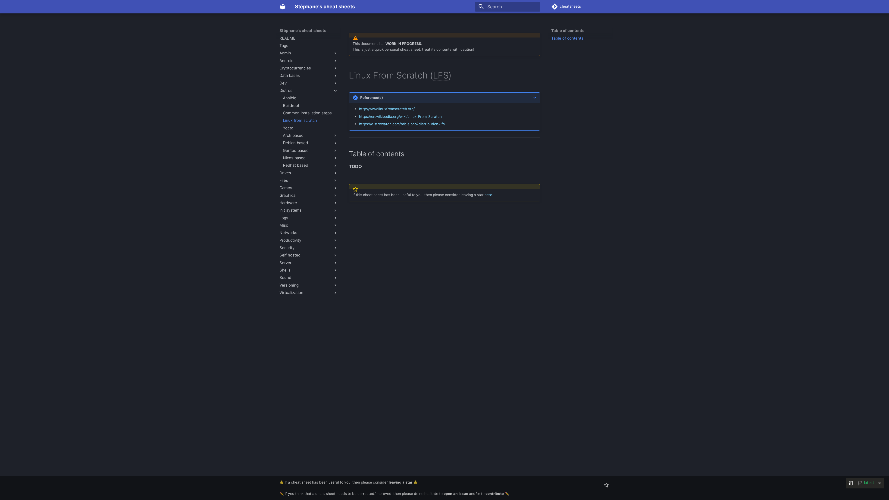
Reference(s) (371, 97)
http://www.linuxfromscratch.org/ (387, 109)
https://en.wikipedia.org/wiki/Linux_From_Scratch (400, 116)
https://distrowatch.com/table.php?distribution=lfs (402, 124)
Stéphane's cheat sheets (302, 30)
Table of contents (567, 30)
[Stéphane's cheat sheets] (282, 6)
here (488, 195)
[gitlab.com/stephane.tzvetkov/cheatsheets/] (606, 485)
